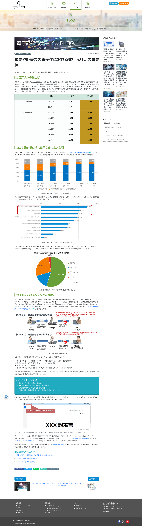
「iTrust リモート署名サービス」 (27, 458)
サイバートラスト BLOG (82, 508)
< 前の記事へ (20, 479)
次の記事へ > (93, 479)
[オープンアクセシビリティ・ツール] (6, 396)
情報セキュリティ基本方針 (110, 506)
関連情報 (87, 7)
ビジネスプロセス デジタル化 (23, 53)
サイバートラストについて (24, 505)
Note (44, 468)
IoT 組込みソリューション (55, 510)
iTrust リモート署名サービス (26, 440)
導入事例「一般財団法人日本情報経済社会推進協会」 (35, 455)
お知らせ (78, 507)
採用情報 (18, 510)
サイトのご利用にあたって (110, 503)
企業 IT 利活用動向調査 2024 (79, 152)
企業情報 (18, 503)
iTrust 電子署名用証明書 (81, 438)
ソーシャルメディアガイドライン (112, 508)
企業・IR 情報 (52, 7)
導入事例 (47, 512)
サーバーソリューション (55, 508)
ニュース (75, 7)
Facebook (19, 468)
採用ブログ (20, 512)
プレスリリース (79, 505)
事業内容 (63, 7)
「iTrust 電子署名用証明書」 (26, 462)
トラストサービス (51, 505)
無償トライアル (58, 444)
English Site (106, 511)
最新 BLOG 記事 (111, 37)
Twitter (29, 468)
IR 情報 (18, 507)
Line (36, 468)
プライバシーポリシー (109, 505)
